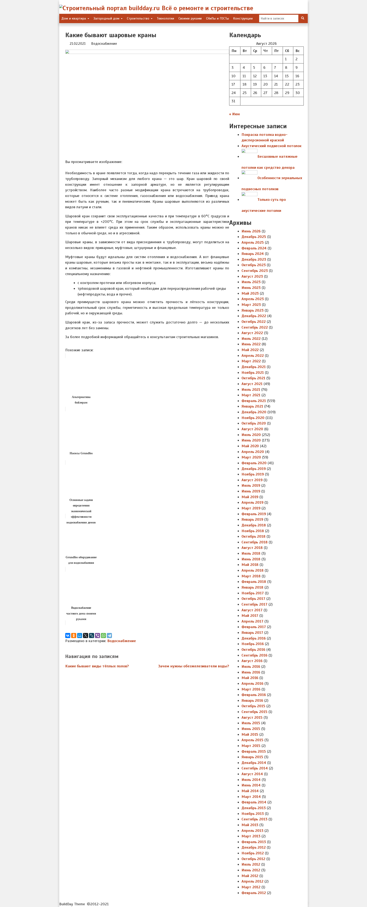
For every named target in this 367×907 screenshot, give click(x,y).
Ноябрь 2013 (252, 813)
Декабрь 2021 (253, 366)
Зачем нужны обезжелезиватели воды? (193, 666)
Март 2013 (250, 836)
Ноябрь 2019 (252, 474)
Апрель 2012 (252, 881)
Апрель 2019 (252, 502)
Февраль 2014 (253, 802)
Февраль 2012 (253, 892)
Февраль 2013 (253, 842)
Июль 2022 (251, 338)
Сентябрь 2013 (254, 819)
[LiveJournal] (91, 635)
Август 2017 (252, 610)
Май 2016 (249, 677)
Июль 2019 (250, 485)
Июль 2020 (251, 434)
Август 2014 (252, 774)
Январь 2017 (252, 632)
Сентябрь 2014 (254, 768)
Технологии (165, 18)
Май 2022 (250, 349)
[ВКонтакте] (67, 635)
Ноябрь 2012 (252, 853)
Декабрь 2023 (253, 259)
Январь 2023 (252, 310)
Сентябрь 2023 (254, 270)
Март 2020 (251, 457)
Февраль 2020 (254, 463)
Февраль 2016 (253, 694)
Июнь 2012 (250, 870)
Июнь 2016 (250, 672)
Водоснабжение (104, 43)
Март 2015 (250, 745)
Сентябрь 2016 (254, 655)
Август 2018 (252, 547)
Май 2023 (250, 293)
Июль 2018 (250, 553)
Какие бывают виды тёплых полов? (97, 666)
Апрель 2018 (252, 570)
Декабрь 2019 (253, 468)
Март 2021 (250, 395)
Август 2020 (252, 429)
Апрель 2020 (252, 451)
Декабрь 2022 (253, 316)
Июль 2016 (250, 666)
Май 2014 (250, 791)
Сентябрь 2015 (254, 711)
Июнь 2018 (250, 559)
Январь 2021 (252, 406)
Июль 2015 (250, 723)
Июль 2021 (250, 389)
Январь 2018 (252, 587)
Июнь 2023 (251, 287)
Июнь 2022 (251, 344)
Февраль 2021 (253, 400)
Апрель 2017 (252, 621)
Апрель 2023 (252, 299)
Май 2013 (249, 825)
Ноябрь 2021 (252, 372)
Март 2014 (251, 796)
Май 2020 (250, 446)
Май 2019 (249, 497)
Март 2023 (251, 304)
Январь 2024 (252, 253)
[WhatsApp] (103, 635)
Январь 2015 (252, 757)
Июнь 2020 (251, 440)
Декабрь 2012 (253, 847)
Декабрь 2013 (253, 808)
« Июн (234, 114)
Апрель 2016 (252, 683)
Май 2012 (249, 875)
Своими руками (190, 18)
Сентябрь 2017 (254, 604)
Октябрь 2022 (253, 321)
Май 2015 (249, 734)
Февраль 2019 (253, 514)
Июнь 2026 (251, 231)
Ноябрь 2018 (252, 531)
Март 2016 (250, 689)
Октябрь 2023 (253, 265)
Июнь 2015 (250, 728)
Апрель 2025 (252, 242)
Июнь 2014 (251, 785)
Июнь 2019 (250, 491)
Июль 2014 (251, 779)
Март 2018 (251, 576)
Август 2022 (252, 332)
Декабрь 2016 (253, 638)
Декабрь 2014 (253, 762)
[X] (85, 635)
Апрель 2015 (252, 740)
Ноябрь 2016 (252, 643)
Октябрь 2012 (253, 858)
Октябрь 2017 (253, 598)
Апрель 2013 (252, 830)
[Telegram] (109, 635)
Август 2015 (252, 717)
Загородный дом (107, 18)
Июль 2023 (251, 282)
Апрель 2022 (252, 355)
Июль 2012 (250, 864)
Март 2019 (250, 508)
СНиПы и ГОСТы (217, 18)
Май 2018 (249, 564)
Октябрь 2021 (253, 378)
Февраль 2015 (253, 751)
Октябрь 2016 (253, 649)
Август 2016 (252, 660)
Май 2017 (249, 615)
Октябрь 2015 (253, 706)
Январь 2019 (252, 519)
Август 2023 (252, 276)
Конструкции (243, 18)
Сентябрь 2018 (254, 542)
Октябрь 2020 (253, 423)
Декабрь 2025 (253, 236)
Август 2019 (252, 480)
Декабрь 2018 (253, 525)
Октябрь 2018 (253, 536)
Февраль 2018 (253, 581)
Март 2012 (250, 887)
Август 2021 (252, 383)
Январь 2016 (252, 700)
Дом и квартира (74, 18)
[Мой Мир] (79, 635)
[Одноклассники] (73, 635)
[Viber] (97, 635)
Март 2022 (251, 361)
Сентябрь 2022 (254, 327)
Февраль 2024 (254, 248)
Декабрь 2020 (253, 412)
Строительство (138, 18)
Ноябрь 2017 (252, 593)
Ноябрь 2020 (252, 417)
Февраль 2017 (253, 626)
